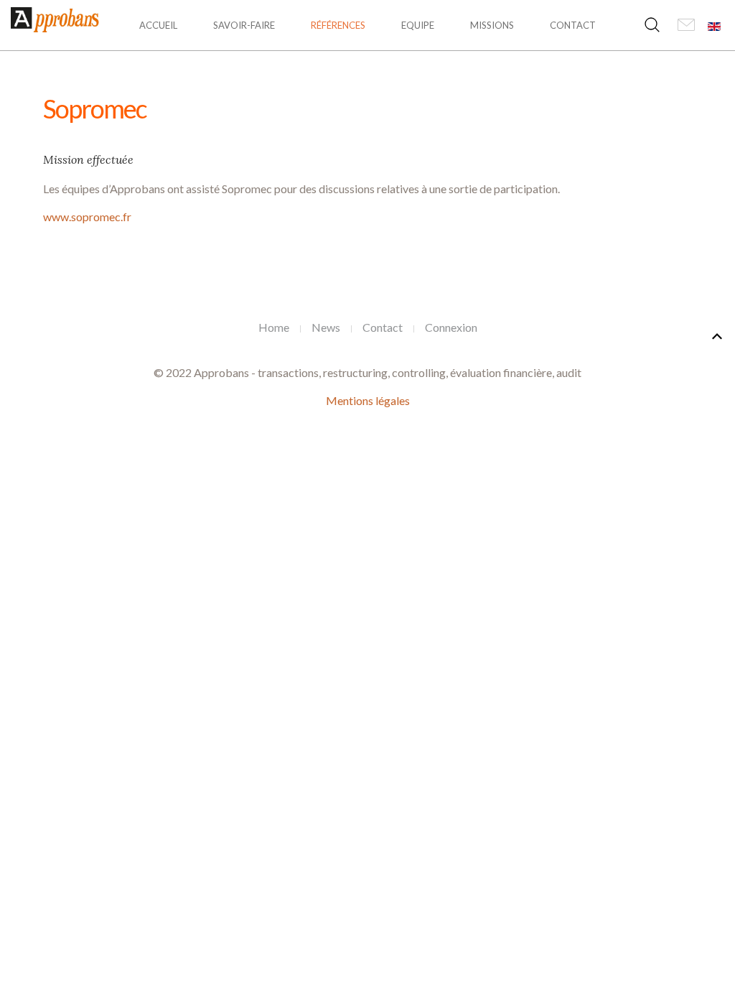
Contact (573, 25)
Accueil (158, 25)
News (326, 327)
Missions (492, 25)
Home (273, 327)
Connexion (451, 327)
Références (338, 25)
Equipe (417, 25)
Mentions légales (368, 400)
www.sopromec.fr (87, 216)
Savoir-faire (244, 25)
